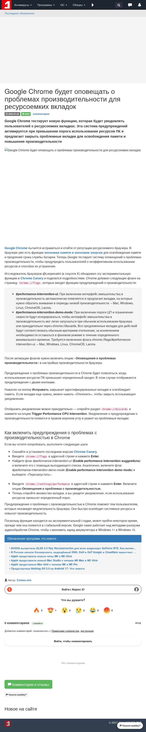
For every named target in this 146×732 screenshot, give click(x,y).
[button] (93, 5)
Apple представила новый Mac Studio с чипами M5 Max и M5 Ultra (54, 560)
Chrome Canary (32, 278)
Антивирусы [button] (22, 5)
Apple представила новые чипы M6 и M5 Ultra (41, 556)
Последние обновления (19, 13)
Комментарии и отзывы (30, 684)
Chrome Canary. (85, 451)
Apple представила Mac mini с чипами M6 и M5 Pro (44, 564)
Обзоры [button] (78, 5)
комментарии (41, 114)
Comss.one (24, 580)
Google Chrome (16, 248)
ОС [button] (62, 5)
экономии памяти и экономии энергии (73, 252)
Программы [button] (45, 5)
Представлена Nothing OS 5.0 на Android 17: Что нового (48, 568)
